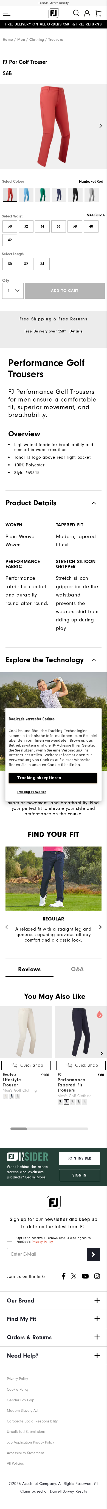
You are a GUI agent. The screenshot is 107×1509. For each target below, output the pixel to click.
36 (58, 226)
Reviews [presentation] (29, 969)
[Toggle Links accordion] (53, 1301)
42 (10, 240)
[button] (6, 13)
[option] (53, 131)
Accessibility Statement (25, 1453)
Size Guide (96, 215)
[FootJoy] (53, 13)
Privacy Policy (42, 1242)
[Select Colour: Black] (75, 195)
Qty (6, 280)
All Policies (15, 1463)
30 (10, 226)
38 (75, 226)
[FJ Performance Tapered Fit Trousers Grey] (72, 1102)
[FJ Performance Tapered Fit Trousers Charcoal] (78, 1102)
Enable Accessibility (53, 3)
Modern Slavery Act (22, 1410)
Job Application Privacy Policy (30, 1442)
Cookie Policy (18, 1389)
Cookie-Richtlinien (63, 765)
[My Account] (87, 13)
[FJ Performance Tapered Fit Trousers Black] (60, 1102)
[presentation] (78, 968)
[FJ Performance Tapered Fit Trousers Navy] (66, 1102)
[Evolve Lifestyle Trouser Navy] (11, 1096)
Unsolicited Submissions (26, 1431)
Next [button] (101, 126)
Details (76, 331)
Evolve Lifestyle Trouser (12, 1080)
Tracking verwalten (31, 792)
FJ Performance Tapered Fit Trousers (71, 1082)
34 (42, 226)
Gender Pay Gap (20, 1400)
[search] (76, 13)
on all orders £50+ (38, 24)
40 (91, 226)
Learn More (35, 1177)
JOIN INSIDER (79, 1158)
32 (26, 226)
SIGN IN (79, 1175)
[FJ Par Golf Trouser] (53, 131)
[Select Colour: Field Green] (42, 195)
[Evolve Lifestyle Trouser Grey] (17, 1096)
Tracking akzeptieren (39, 777)
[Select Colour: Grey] (92, 195)
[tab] (98, 13)
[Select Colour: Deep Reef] (26, 195)
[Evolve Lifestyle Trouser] (26, 1057)
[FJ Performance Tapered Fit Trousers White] (84, 1102)
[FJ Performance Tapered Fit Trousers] (81, 1057)
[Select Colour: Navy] (59, 195)
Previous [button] (6, 126)
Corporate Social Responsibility (32, 1421)
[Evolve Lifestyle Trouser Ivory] (5, 1096)
